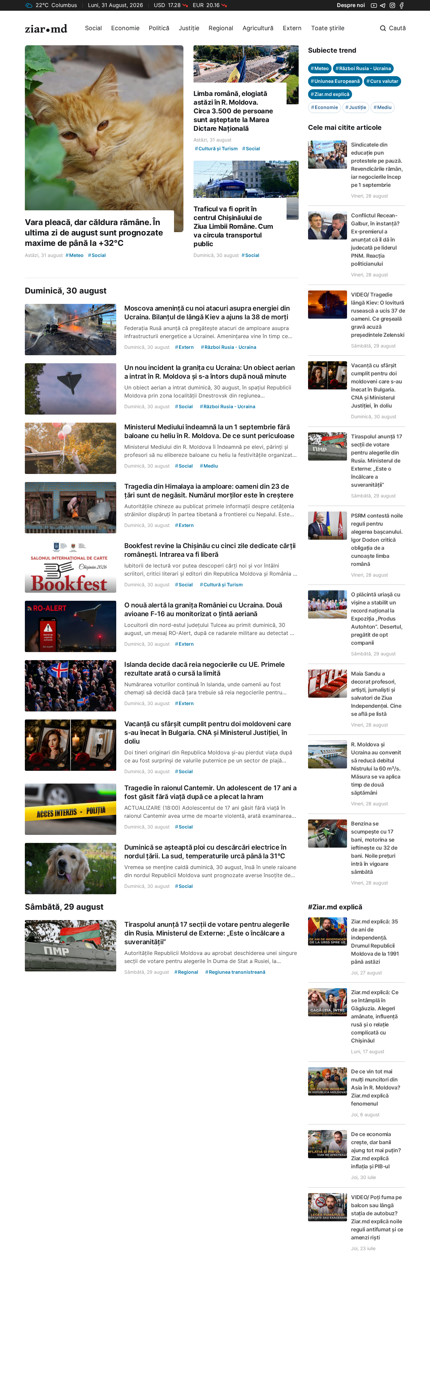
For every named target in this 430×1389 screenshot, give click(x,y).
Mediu (383, 107)
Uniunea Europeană (335, 81)
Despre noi (351, 5)
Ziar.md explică (330, 94)
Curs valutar (382, 81)
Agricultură (258, 28)
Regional (221, 28)
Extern (292, 28)
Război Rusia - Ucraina (363, 68)
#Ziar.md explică (335, 907)
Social (93, 28)
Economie (125, 28)
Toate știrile (327, 28)
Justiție (189, 28)
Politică (159, 28)
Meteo (320, 68)
